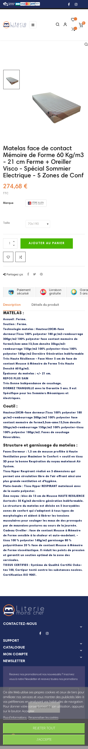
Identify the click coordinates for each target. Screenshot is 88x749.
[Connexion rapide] (63, 25)
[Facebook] (69, 5)
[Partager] (28, 274)
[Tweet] (34, 274)
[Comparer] (73, 30)
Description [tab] (12, 305)
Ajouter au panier (47, 243)
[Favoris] (73, 20)
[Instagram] (76, 5)
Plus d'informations (15, 717)
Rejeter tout (44, 728)
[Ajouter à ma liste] (8, 257)
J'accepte (44, 739)
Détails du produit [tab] (45, 305)
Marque (8, 203)
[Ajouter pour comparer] (20, 257)
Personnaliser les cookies (43, 717)
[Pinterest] (41, 274)
